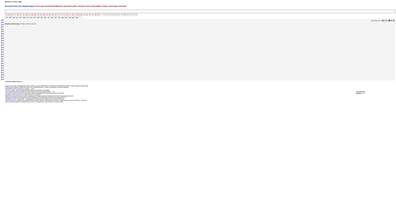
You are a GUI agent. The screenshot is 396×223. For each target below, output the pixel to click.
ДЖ (24, 17)
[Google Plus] (394, 20)
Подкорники (8, 87)
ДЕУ (2, 63)
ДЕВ (2, 25)
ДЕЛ (2, 45)
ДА (6, 17)
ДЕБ (2, 22)
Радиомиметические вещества (14, 89)
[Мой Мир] (389, 20)
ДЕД (2, 29)
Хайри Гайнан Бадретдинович (14, 96)
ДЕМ (2, 47)
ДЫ (63, 17)
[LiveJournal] (392, 20)
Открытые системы (10, 86)
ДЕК (2, 43)
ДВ (10, 17)
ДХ (59, 17)
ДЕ (17, 17)
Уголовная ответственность (13, 94)
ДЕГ (2, 27)
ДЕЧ (2, 72)
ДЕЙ (2, 40)
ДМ (38, 17)
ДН (42, 17)
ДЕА (2, 20)
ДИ (31, 17)
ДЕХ (2, 68)
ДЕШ (2, 74)
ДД (13, 17)
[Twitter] (385, 20)
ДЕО (2, 52)
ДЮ (73, 17)
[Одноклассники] (387, 20)
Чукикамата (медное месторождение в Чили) (18, 97)
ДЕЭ (2, 77)
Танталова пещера (10, 93)
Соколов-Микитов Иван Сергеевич (15, 91)
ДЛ (34, 17)
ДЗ (27, 17)
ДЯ (77, 17)
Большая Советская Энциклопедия (19, 6)
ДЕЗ (2, 36)
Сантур (7, 90)
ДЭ (70, 17)
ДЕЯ (2, 79)
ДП (49, 17)
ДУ (56, 17)
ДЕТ (2, 61)
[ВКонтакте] (383, 20)
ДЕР (2, 56)
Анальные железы (10, 100)
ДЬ (66, 17)
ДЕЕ (2, 31)
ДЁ (20, 17)
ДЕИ (2, 38)
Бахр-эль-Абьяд (9, 102)
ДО (45, 17)
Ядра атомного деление (29, 24)
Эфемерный (8, 99)
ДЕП (2, 54)
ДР (52, 17)
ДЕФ (2, 65)
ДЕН (2, 49)
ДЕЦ (2, 70)
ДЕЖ (2, 34)
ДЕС (2, 59)
